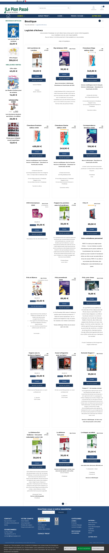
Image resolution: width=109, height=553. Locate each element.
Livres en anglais (76, 527)
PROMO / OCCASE (77, 16)
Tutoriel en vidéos (91, 110)
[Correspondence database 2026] (92, 142)
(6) (95, 205)
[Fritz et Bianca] (37, 295)
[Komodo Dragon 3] (92, 370)
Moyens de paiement (27, 527)
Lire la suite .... (37, 333)
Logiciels (91, 528)
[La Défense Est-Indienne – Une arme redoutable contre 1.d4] (37, 454)
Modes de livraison (26, 525)
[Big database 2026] (64, 65)
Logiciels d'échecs (41, 25)
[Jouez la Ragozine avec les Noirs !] (64, 370)
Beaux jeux (91, 524)
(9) (68, 130)
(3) (95, 355)
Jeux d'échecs (92, 522)
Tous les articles (29, 25)
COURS (59, 16)
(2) (40, 439)
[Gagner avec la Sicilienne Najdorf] (37, 370)
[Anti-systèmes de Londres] (37, 67)
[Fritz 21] (92, 220)
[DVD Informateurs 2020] (37, 218)
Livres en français (76, 525)
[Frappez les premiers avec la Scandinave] (64, 220)
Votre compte (27, 519)
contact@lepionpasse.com (12, 536)
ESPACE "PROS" (43, 16)
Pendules (91, 530)
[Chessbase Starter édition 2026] (64, 144)
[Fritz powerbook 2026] (64, 294)
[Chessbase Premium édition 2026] (37, 142)
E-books (74, 523)
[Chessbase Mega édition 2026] (91, 67)
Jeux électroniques (94, 526)
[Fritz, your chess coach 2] (92, 290)
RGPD (40, 523)
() (48, 521)
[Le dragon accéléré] (92, 447)
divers (90, 532)
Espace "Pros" (44, 534)
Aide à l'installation (64, 41)
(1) (40, 52)
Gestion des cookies (44, 529)
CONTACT (8, 519)
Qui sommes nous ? (10, 521)
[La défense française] (64, 451)
